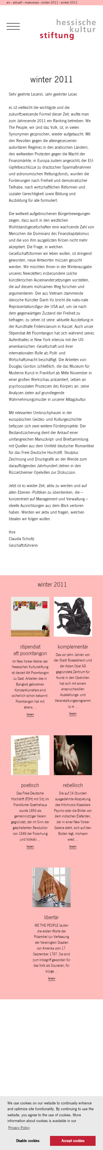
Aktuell (17, 2)
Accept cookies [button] (73, 1141)
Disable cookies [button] (27, 1141)
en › (9, 2)
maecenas (32, 2)
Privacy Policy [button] (19, 1127)
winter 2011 (49, 2)
